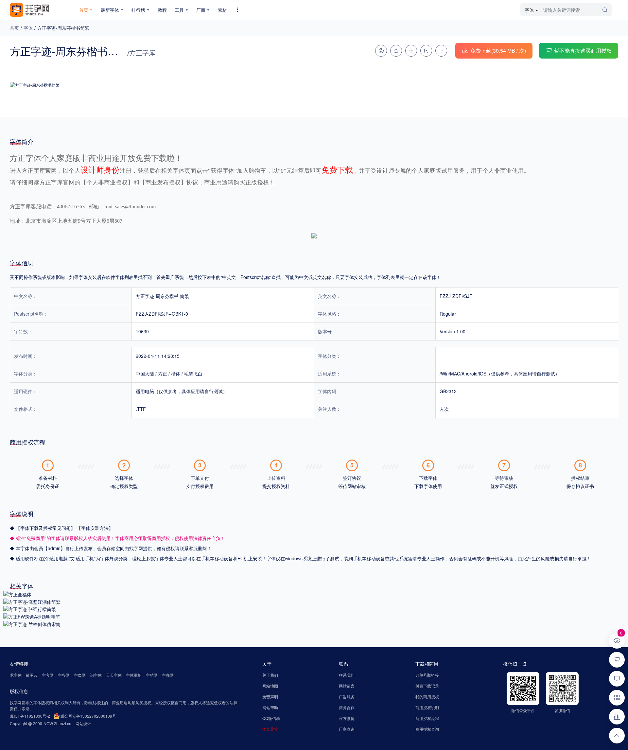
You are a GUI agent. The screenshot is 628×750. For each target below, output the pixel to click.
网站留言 (347, 686)
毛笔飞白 (193, 373)
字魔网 (80, 675)
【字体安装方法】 (95, 528)
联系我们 (347, 675)
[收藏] (396, 51)
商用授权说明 (427, 707)
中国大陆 (145, 373)
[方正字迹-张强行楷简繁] (29, 608)
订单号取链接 (427, 675)
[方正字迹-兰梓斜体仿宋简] (32, 623)
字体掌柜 (134, 675)
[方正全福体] (17, 593)
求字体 (16, 675)
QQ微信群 (271, 718)
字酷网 (152, 675)
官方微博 (347, 718)
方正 (162, 373)
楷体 (175, 373)
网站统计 (83, 723)
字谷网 (64, 675)
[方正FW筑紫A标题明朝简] (31, 616)
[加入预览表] (411, 51)
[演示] (426, 51)
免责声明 (270, 696)
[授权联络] (381, 51)
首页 (14, 28)
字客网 (48, 675)
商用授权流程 (427, 718)
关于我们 (270, 675)
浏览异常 (270, 729)
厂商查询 (347, 729)
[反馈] (441, 51)
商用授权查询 (427, 729)
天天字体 (114, 675)
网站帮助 (270, 707)
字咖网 (168, 675)
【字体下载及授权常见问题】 (46, 528)
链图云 (32, 675)
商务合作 (347, 707)
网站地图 (270, 686)
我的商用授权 (427, 696)
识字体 (96, 675)
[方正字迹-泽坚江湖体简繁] (32, 601)
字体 (28, 28)
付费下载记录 (427, 686)
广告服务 (347, 696)
